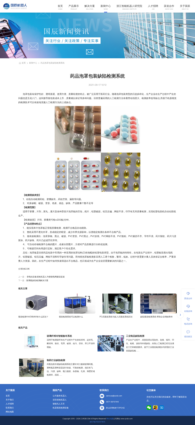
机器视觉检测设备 (61, 408)
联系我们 (10, 408)
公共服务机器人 (60, 396)
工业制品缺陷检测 (135, 336)
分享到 (21, 269)
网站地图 (10, 412)
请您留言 (188, 337)
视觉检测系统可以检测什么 (71, 317)
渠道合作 (169, 5)
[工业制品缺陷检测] (111, 343)
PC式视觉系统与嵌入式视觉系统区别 (116, 317)
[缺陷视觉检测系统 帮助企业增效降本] (158, 304)
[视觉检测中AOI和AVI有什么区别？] (36, 304)
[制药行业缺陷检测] (31, 367)
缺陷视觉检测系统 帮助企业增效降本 (156, 317)
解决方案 (90, 5)
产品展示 (74, 5)
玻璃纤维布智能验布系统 (59, 336)
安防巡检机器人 (60, 400)
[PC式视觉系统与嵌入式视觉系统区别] (118, 304)
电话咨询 (188, 324)
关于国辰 (185, 5)
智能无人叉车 (59, 404)
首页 (60, 5)
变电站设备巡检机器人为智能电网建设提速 (45, 277)
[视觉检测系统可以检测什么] (77, 304)
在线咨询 (188, 311)
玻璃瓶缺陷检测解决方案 (37, 280)
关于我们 (10, 400)
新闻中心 (105, 5)
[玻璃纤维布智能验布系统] (31, 341)
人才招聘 (153, 5)
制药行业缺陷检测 (56, 360)
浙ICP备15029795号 (97, 422)
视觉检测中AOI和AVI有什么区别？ (33, 317)
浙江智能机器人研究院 (129, 5)
